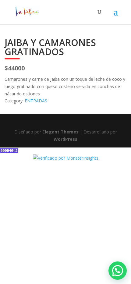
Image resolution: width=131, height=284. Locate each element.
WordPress (65, 139)
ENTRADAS (36, 101)
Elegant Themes (60, 132)
